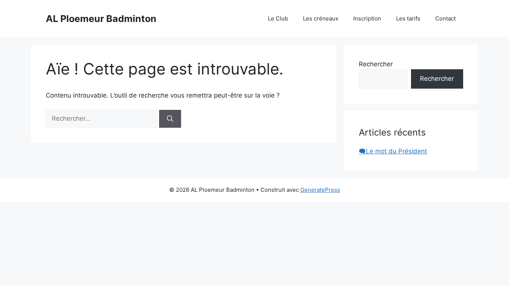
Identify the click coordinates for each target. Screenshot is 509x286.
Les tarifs (408, 18)
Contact (445, 18)
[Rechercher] (170, 119)
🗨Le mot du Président (393, 151)
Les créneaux (320, 18)
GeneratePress (320, 189)
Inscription (367, 18)
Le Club (278, 18)
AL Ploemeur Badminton (101, 18)
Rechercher (376, 64)
